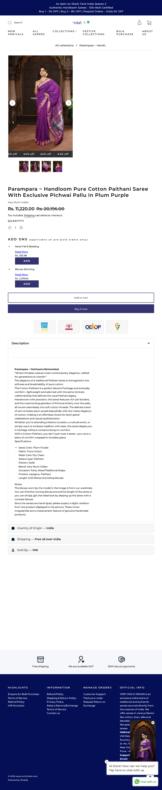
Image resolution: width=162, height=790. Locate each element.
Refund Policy (16, 701)
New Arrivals (16, 33)
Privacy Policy (55, 701)
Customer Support (94, 694)
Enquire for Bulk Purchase (23, 694)
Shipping (29, 215)
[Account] (139, 23)
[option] (40, 103)
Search (18, 22)
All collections (64, 45)
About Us (147, 33)
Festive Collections (94, 33)
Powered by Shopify (18, 780)
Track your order (93, 698)
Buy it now (81, 308)
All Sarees (39, 33)
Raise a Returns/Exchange (62, 705)
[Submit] (12, 22)
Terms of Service (17, 698)
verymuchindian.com (27, 776)
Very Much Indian (18, 202)
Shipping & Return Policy (61, 698)
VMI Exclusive (16, 705)
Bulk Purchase (125, 33)
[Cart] (149, 23)
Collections (64, 31)
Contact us (53, 713)
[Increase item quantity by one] (21, 228)
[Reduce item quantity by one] (9, 228)
